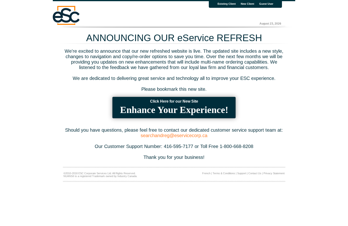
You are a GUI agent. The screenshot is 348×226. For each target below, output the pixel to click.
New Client (247, 3)
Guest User (266, 3)
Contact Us (254, 173)
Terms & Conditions (224, 173)
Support (241, 173)
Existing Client (227, 3)
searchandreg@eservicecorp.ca (174, 135)
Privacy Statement (274, 173)
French (206, 173)
